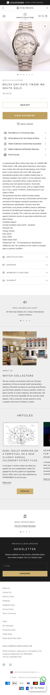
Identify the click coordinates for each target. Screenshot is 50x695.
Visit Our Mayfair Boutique (25, 526)
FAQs (5, 621)
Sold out (25, 105)
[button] (47, 8)
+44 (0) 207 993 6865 (17, 2)
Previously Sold (9, 630)
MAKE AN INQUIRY (25, 115)
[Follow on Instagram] (4, 664)
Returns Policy (8, 596)
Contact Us (7, 592)
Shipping (6, 601)
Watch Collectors (13, 80)
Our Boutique (8, 625)
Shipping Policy (9, 605)
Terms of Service (9, 613)
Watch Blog (7, 634)
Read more (7, 482)
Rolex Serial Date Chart (12, 638)
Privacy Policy (8, 609)
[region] (25, 308)
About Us (6, 588)
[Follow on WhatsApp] (10, 664)
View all (25, 491)
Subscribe (25, 573)
